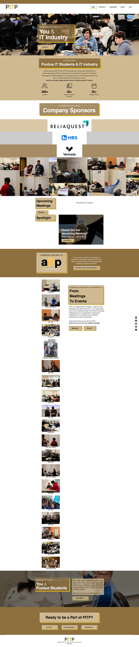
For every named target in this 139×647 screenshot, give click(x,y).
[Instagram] (136, 321)
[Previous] (8, 34)
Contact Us (69, 643)
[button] (102, 7)
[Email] (136, 330)
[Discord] (136, 327)
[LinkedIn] (136, 317)
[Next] (131, 34)
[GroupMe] (136, 324)
